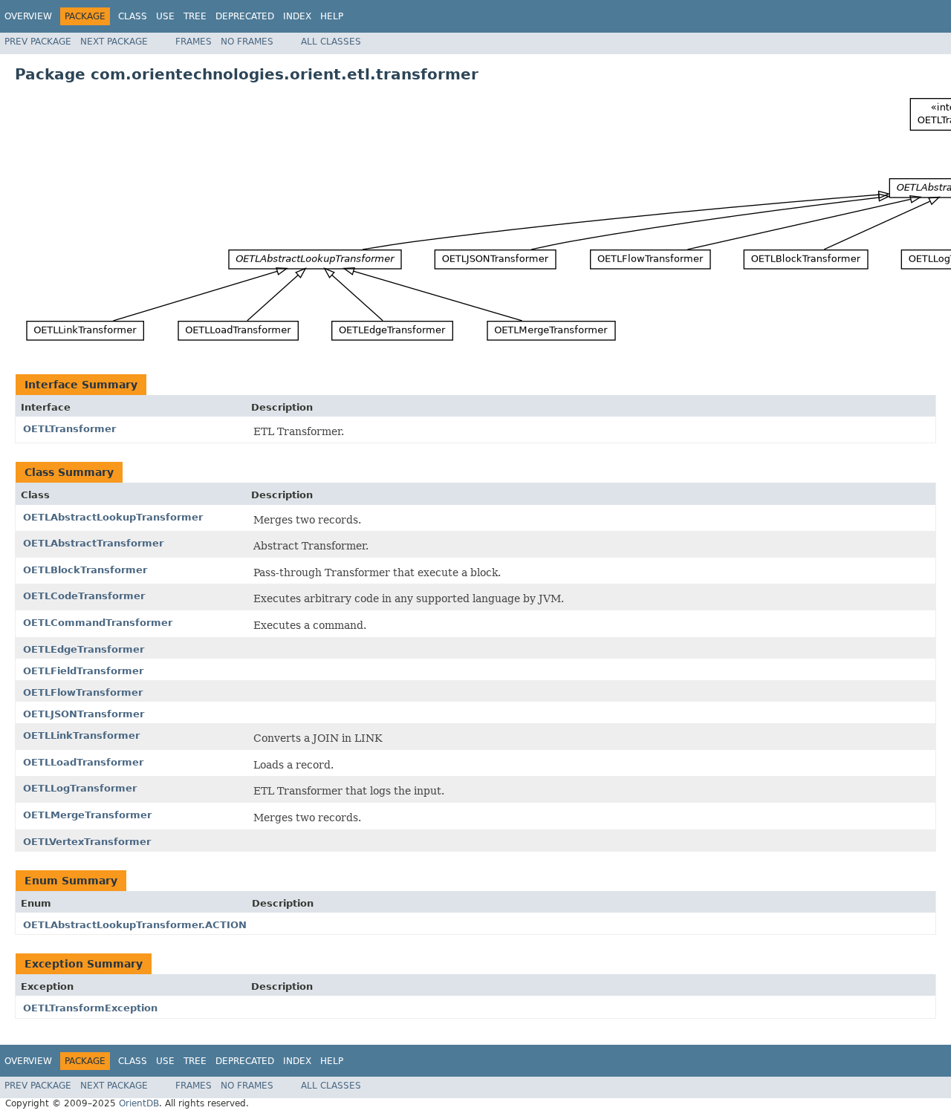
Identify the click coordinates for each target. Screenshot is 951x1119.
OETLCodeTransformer (84, 595)
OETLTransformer (69, 428)
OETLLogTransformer (80, 788)
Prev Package (37, 41)
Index (297, 16)
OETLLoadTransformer (83, 762)
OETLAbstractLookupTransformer (113, 517)
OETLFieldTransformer (83, 670)
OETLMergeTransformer (87, 815)
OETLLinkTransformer (81, 735)
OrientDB (139, 1103)
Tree (195, 16)
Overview (28, 16)
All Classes (331, 41)
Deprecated (244, 16)
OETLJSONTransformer (83, 714)
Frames (193, 41)
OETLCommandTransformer (97, 622)
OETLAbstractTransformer (93, 543)
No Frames (247, 41)
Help (331, 16)
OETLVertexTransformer (87, 841)
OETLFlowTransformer (83, 692)
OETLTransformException (90, 1008)
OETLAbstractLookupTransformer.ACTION (135, 924)
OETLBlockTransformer (85, 569)
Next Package (114, 41)
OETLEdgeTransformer (83, 649)
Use (165, 16)
